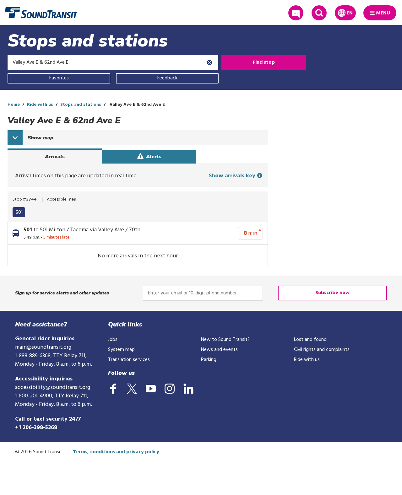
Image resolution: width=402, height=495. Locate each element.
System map (121, 350)
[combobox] (113, 62)
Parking (208, 360)
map (40, 137)
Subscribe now (332, 293)
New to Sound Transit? (225, 340)
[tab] (55, 156)
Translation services (129, 360)
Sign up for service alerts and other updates (62, 293)
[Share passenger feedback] (295, 12)
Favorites (59, 78)
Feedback (167, 78)
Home (14, 104)
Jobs (112, 340)
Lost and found (310, 340)
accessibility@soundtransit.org (52, 387)
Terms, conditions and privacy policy (116, 452)
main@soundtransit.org (43, 347)
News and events (219, 350)
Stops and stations (80, 104)
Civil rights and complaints (322, 350)
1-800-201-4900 (33, 396)
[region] (138, 211)
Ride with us (40, 104)
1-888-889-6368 (33, 355)
